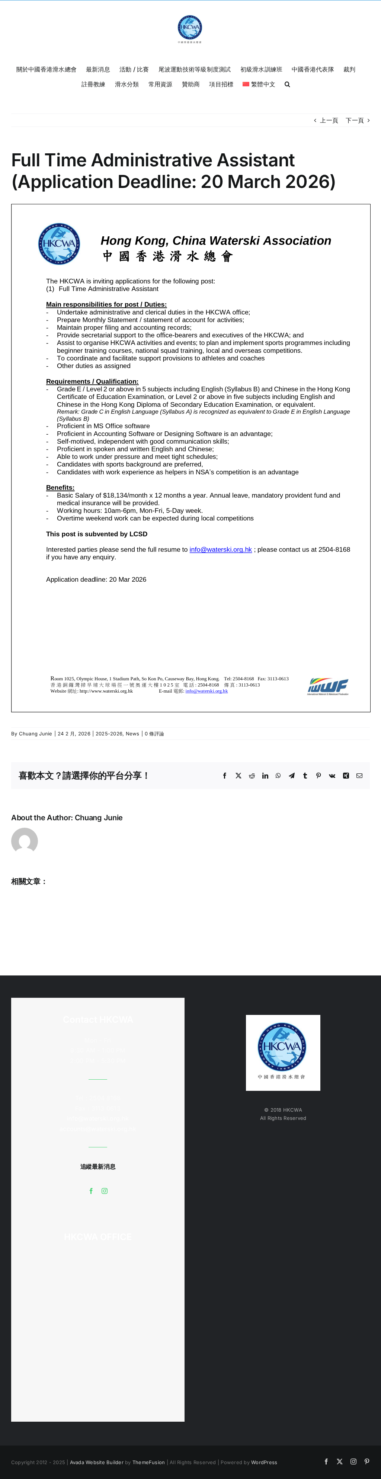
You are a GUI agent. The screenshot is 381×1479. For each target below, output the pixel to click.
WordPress (264, 1462)
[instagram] (105, 1191)
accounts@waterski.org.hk (98, 1129)
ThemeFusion (148, 1462)
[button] (287, 83)
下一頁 (355, 120)
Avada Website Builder (97, 1462)
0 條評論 (154, 734)
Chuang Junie (35, 734)
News (133, 734)
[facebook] (91, 1191)
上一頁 (329, 120)
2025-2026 (109, 734)
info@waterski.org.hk (98, 1118)
